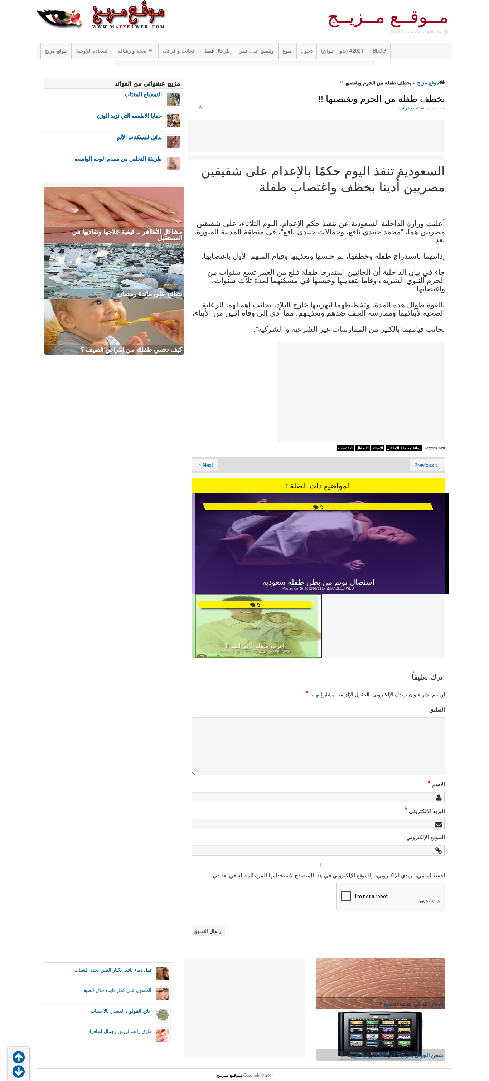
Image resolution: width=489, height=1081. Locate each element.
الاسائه (377, 448)
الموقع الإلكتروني (425, 837)
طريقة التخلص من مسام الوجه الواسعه (118, 159)
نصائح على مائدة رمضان (150, 293)
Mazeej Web (342, 588)
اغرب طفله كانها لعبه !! (255, 645)
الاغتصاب (345, 448)
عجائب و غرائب (179, 50)
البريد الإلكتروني (424, 810)
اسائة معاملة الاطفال (404, 448)
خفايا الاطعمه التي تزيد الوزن (129, 116)
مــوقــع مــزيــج (388, 17)
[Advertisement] (244, 64)
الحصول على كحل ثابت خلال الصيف (116, 990)
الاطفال (362, 448)
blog (379, 50)
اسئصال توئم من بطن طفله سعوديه (318, 581)
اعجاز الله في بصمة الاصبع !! (411, 1003)
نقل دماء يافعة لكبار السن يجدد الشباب (112, 969)
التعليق (437, 709)
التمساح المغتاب (143, 94)
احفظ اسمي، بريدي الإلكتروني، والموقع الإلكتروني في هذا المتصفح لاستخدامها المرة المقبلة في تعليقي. (328, 875)
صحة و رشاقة (132, 50)
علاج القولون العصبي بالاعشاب (121, 1011)
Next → (204, 464)
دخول (307, 50)
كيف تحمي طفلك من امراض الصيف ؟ (132, 349)
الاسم (436, 784)
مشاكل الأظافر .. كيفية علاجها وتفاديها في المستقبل (127, 235)
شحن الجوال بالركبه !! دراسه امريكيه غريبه (395, 1054)
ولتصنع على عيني (256, 50)
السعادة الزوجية (92, 50)
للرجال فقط (217, 50)
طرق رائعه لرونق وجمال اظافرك (119, 1031)
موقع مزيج (56, 50)
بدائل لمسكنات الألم (139, 137)
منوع (287, 50)
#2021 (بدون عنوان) (342, 50)
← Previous (427, 464)
